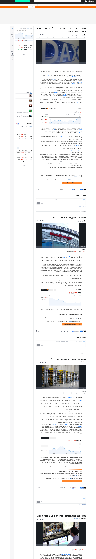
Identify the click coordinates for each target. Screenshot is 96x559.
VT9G (54, 113)
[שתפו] (45, 19)
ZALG (55, 76)
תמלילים (31, 4)
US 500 (31, 29)
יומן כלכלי (58, 3)
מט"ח (72, 4)
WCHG (77, 86)
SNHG (80, 116)
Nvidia (80, 384)
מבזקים (80, 4)
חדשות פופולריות (84, 4)
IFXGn (80, 73)
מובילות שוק (29, 107)
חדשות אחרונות (91, 4)
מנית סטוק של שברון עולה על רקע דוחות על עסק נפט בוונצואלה (22, 84)
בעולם (63, 4)
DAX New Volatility (75, 134)
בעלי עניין (44, 4)
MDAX (48, 59)
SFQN (69, 122)
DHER (67, 85)
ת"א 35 (31, 24)
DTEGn (73, 67)
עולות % (26, 110)
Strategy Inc (69, 240)
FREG (43, 73)
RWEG (53, 63)
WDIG (62, 70)
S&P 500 (65, 408)
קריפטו (75, 4)
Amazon (70, 381)
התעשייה (66, 57)
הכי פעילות (30, 110)
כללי (65, 4)
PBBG (64, 79)
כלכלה (60, 4)
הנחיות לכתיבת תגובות (83, 190)
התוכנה (69, 57)
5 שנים (69, 98)
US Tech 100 (30, 31)
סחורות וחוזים (68, 4)
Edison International (65, 538)
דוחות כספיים (35, 4)
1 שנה (71, 98)
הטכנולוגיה (74, 57)
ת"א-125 (30, 26)
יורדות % (22, 110)
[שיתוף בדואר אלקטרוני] (65, 173)
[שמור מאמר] (43, 19)
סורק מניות (53, 3)
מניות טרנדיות (29, 132)
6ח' (74, 98)
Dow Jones (54, 408)
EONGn (80, 66)
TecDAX (74, 60)
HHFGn (80, 113)
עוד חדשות (24, 102)
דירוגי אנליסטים (40, 4)
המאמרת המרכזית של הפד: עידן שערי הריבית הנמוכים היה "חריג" (22, 79)
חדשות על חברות (49, 4)
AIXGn (62, 119)
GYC (66, 78)
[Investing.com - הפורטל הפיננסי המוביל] (89, 1)
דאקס (67, 59)
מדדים (28, 12)
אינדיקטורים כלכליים (55, 4)
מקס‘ (66, 98)
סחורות (24, 12)
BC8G (62, 83)
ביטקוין (63, 241)
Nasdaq (80, 410)
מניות (77, 4)
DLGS (62, 120)
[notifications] (4, 1)
